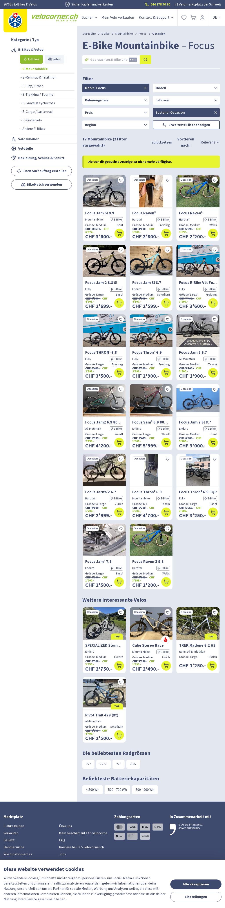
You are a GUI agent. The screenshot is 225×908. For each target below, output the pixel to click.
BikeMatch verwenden (44, 184)
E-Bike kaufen (14, 826)
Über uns (65, 826)
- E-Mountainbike (34, 68)
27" (88, 764)
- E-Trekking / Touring (36, 94)
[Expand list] (145, 88)
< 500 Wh (92, 789)
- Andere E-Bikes (32, 128)
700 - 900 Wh (145, 789)
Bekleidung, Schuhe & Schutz (41, 158)
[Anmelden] (202, 17)
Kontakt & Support (154, 17)
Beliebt (9, 840)
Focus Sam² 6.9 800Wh (151, 422)
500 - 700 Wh (117, 789)
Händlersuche (14, 847)
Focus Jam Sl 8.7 (146, 282)
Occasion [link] (158, 34)
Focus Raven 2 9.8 (148, 561)
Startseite (89, 34)
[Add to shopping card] (119, 233)
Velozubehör (28, 139)
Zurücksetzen (162, 142)
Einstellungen (196, 896)
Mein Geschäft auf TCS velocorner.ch (85, 833)
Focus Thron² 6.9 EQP (198, 492)
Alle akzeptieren (196, 884)
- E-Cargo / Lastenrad (36, 111)
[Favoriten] (184, 17)
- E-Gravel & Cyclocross (37, 103)
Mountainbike (124, 34)
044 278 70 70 (160, 4)
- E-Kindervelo (31, 120)
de (214, 17)
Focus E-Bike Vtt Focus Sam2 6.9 (198, 282)
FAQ (62, 840)
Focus (143, 34)
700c (133, 764)
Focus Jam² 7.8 (98, 561)
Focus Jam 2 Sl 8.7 (195, 422)
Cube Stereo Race (148, 645)
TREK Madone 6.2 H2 (197, 645)
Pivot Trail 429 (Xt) (101, 715)
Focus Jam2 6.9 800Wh (104, 422)
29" (118, 764)
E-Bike (106, 34)
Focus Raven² (144, 213)
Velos (57, 59)
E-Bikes (33, 59)
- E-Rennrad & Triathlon (38, 77)
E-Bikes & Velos (30, 49)
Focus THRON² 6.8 (101, 352)
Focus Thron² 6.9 (147, 352)
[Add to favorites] (121, 180)
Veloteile (25, 148)
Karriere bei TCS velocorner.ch (81, 847)
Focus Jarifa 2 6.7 (100, 492)
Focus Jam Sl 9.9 (99, 213)
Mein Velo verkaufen (117, 17)
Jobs (62, 854)
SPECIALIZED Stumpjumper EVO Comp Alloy (104, 645)
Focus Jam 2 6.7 (193, 352)
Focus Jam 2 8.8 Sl (101, 282)
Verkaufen (11, 833)
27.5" (103, 764)
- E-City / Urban (32, 86)
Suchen (87, 17)
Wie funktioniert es (18, 854)
